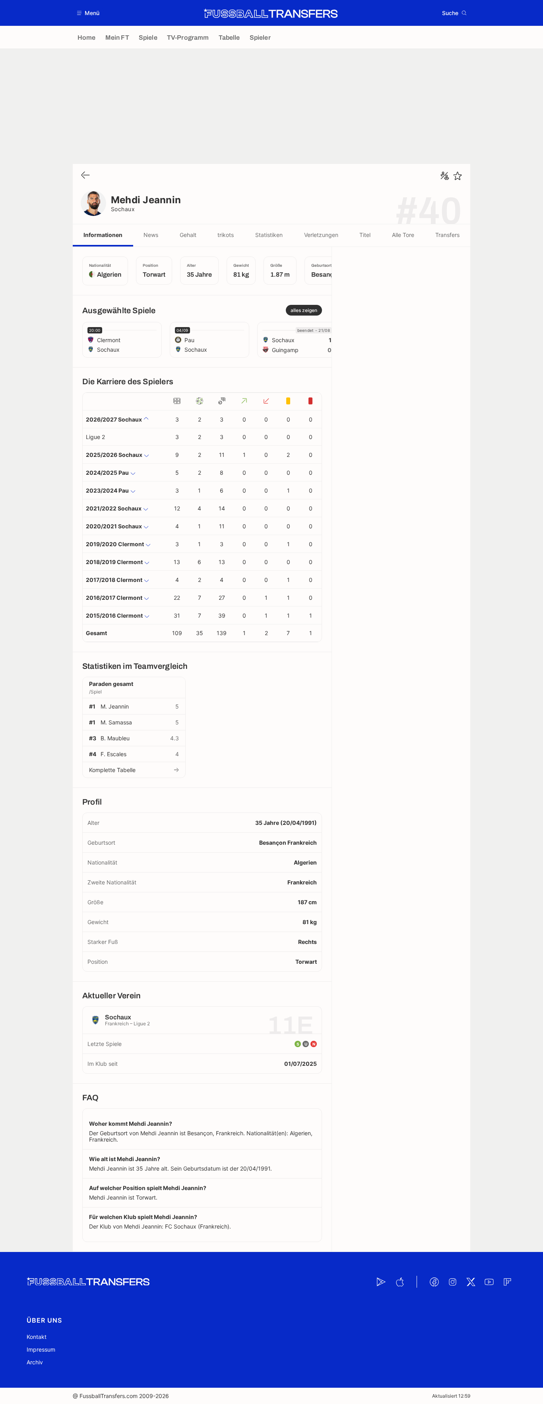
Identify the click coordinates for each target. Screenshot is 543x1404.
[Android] (381, 1282)
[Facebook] (434, 1282)
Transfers (447, 234)
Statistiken (269, 234)
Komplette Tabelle (112, 770)
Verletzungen (321, 234)
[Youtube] (489, 1282)
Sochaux (123, 209)
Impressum (41, 1349)
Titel (364, 234)
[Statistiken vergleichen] (445, 176)
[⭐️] (457, 176)
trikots (225, 234)
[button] (88, 12)
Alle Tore (403, 234)
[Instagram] (452, 1282)
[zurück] (85, 175)
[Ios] (399, 1282)
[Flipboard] (507, 1282)
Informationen (102, 234)
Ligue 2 (95, 436)
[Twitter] (471, 1282)
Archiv (35, 1362)
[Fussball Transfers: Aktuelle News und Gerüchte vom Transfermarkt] (271, 13)
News (151, 234)
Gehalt (188, 234)
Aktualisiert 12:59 (451, 1396)
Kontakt (37, 1336)
